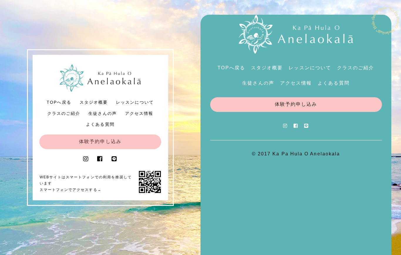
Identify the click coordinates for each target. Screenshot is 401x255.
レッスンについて (135, 102)
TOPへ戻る (59, 102)
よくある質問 (100, 124)
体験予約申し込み (100, 141)
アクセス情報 (139, 113)
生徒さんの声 (102, 113)
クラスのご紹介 (63, 113)
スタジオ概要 (94, 102)
